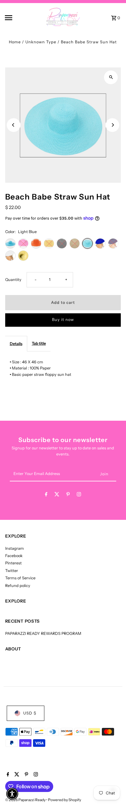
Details (16, 343)
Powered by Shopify (64, 799)
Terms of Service (20, 578)
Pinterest (13, 563)
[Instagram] (79, 495)
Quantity (13, 279)
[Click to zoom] (111, 77)
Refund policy (17, 585)
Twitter (11, 570)
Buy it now (63, 319)
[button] (12, 794)
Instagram (14, 548)
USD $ (29, 713)
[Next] (112, 125)
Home (15, 42)
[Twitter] (56, 495)
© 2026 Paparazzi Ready (25, 799)
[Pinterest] (68, 495)
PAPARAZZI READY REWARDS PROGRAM (43, 633)
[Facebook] (46, 495)
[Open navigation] (17, 17)
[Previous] (13, 125)
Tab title (39, 343)
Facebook (14, 555)
